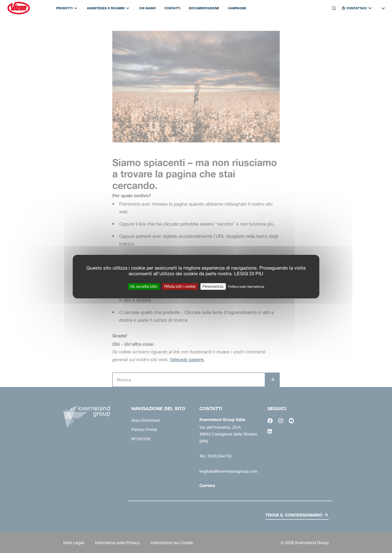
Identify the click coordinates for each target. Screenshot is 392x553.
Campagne (237, 8)
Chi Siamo (147, 8)
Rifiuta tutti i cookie (180, 286)
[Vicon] (18, 8)
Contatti (172, 8)
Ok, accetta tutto (143, 286)
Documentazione (204, 8)
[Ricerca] (330, 28)
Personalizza (213, 286)
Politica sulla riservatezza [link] (246, 286)
